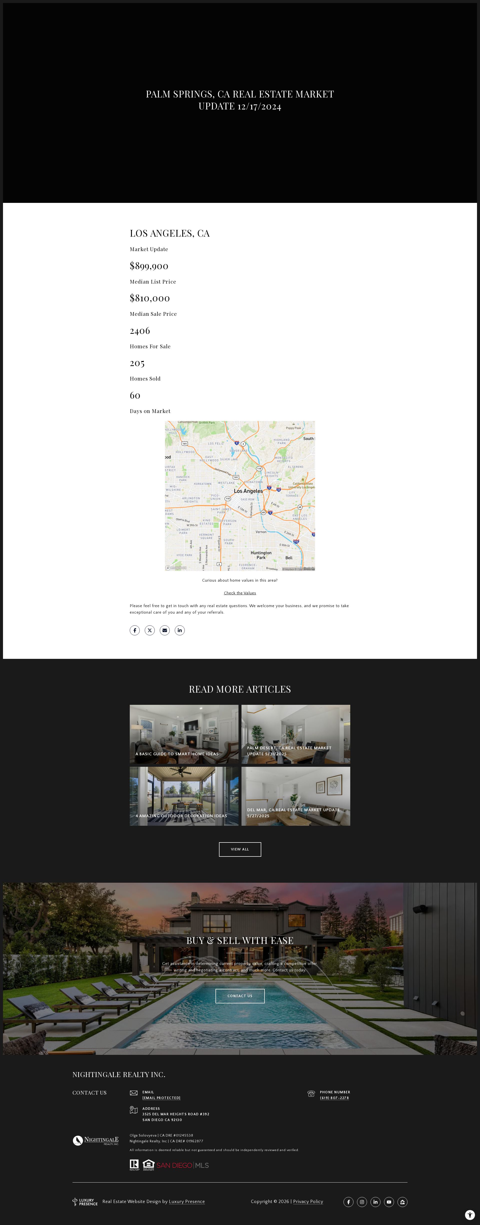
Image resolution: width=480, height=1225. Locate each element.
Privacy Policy (308, 1201)
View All (240, 849)
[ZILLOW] (403, 1202)
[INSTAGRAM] (362, 1202)
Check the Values (240, 593)
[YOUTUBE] (389, 1202)
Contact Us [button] (240, 996)
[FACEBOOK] (349, 1202)
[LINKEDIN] (375, 1202)
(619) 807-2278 (334, 1098)
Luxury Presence (187, 1201)
